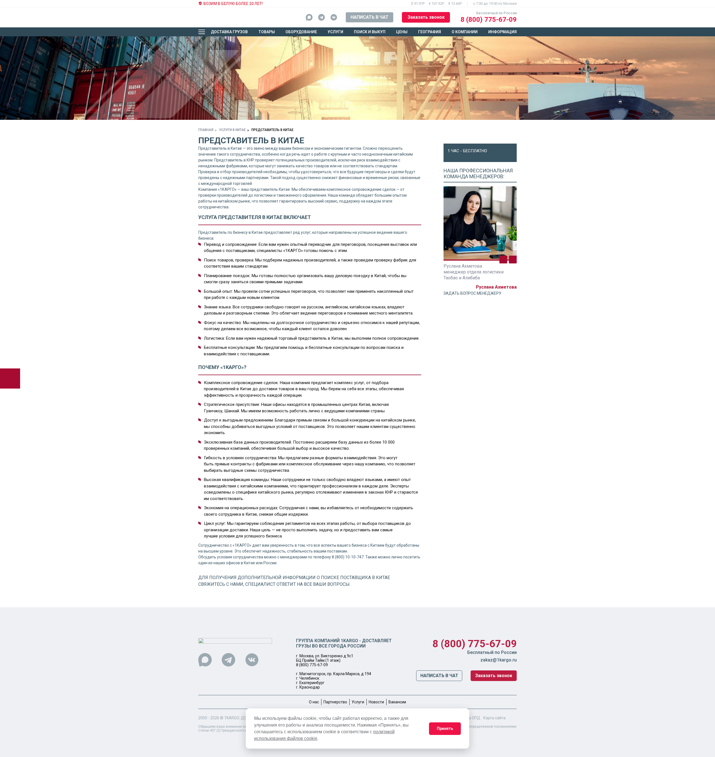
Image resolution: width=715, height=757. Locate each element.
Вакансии (397, 702)
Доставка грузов (229, 32)
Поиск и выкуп (369, 32)
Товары (266, 32)
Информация (502, 32)
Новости (376, 702)
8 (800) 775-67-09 (489, 19)
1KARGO (231, 718)
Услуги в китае (232, 130)
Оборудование (301, 32)
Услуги (335, 32)
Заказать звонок (426, 17)
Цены (401, 32)
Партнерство (335, 702)
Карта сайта (494, 718)
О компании (465, 32)
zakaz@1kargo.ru (498, 660)
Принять (445, 728)
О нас (314, 702)
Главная (205, 130)
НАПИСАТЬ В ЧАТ (370, 17)
